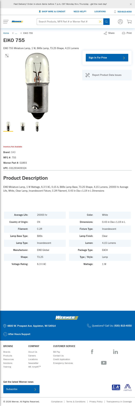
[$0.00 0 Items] (129, 21)
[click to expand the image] (7, 56)
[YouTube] (103, 362)
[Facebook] (92, 351)
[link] (16, 33)
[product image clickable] (8, 127)
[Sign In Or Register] (120, 21)
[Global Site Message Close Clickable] (131, 4)
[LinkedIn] (115, 351)
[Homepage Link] (17, 21)
